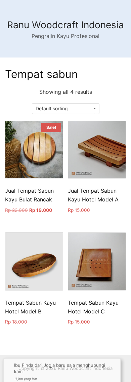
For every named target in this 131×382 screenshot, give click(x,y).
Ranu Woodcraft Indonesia (65, 25)
